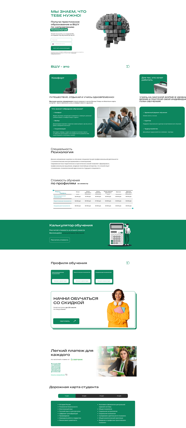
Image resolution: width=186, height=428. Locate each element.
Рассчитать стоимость (59, 240)
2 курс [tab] (84, 395)
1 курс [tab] (67, 395)
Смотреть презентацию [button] (104, 280)
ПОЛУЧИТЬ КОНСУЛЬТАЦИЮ (61, 48)
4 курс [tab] (119, 395)
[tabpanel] (93, 413)
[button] (74, 321)
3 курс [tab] (102, 395)
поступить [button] (65, 321)
